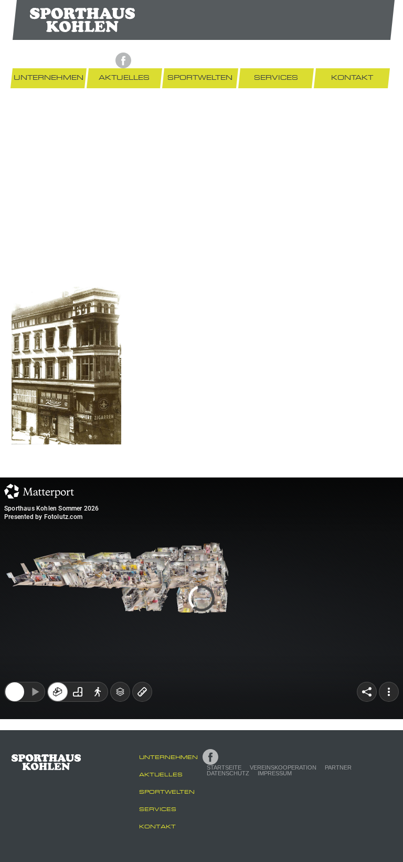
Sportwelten (199, 77)
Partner (272, 61)
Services (276, 77)
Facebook (123, 60)
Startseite (158, 61)
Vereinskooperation (217, 61)
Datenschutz (315, 61)
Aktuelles (124, 77)
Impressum (362, 61)
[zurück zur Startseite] (82, 19)
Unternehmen (48, 77)
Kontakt (352, 77)
